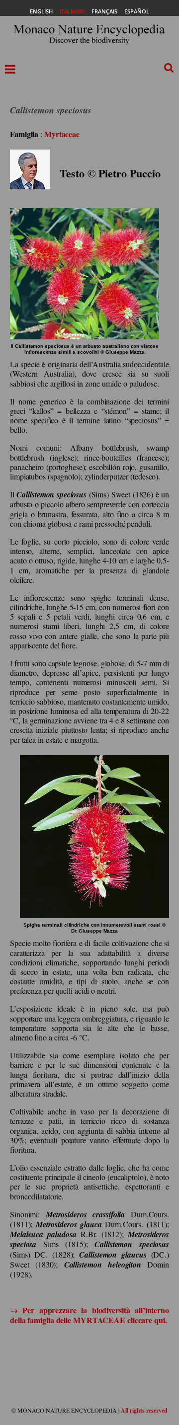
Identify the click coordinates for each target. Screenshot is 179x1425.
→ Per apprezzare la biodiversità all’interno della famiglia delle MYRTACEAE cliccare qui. (89, 1314)
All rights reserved (144, 1410)
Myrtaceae (62, 134)
